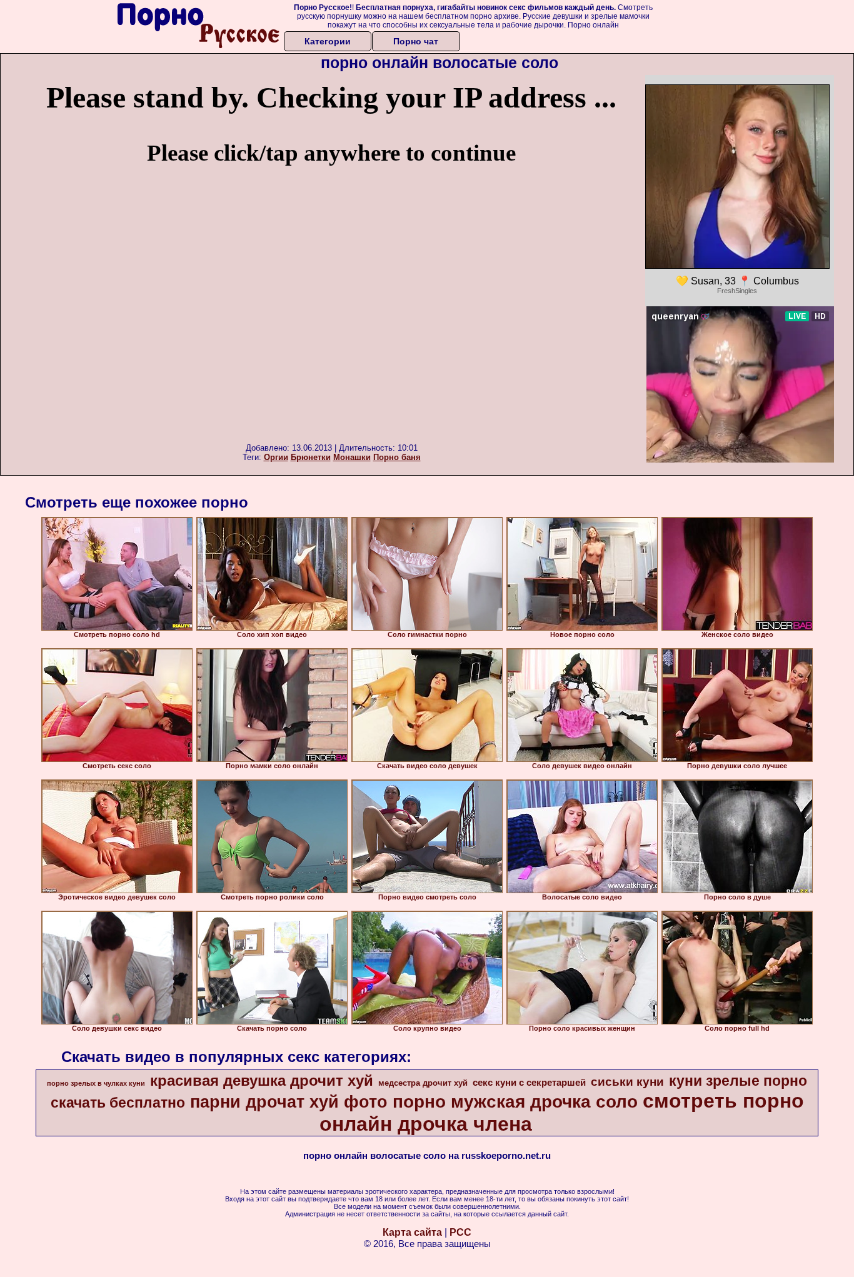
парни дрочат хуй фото (289, 1102)
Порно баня (397, 457)
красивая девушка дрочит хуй (261, 1080)
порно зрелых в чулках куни (96, 1083)
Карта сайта (412, 1232)
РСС (460, 1232)
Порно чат (415, 41)
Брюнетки (311, 457)
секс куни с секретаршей (529, 1083)
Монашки (352, 457)
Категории (327, 41)
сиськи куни (627, 1081)
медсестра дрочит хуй (423, 1083)
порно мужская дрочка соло (515, 1101)
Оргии (276, 457)
